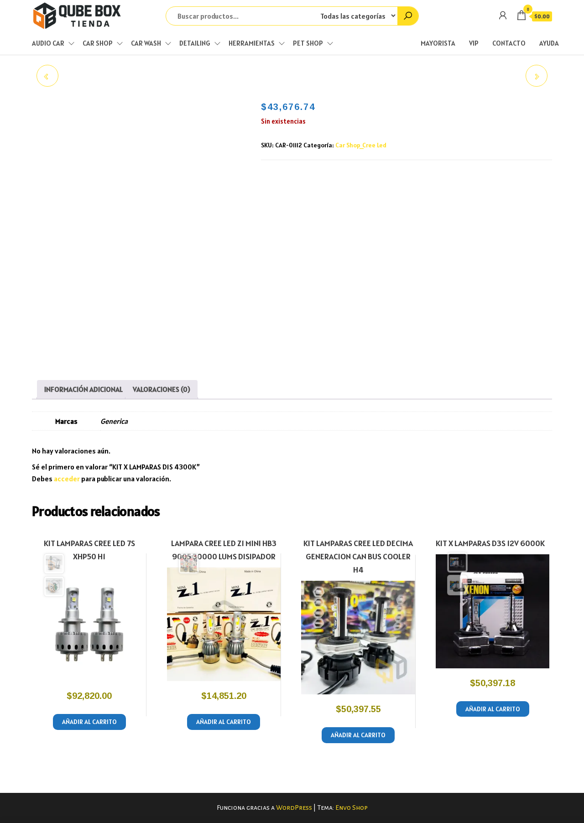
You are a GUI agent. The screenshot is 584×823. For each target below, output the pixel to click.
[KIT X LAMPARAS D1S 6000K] (537, 76)
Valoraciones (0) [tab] (161, 389)
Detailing (194, 43)
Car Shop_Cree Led (360, 145)
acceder (67, 478)
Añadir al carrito (89, 722)
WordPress (294, 807)
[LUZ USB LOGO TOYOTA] (47, 76)
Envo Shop (351, 807)
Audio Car (48, 43)
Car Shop (98, 43)
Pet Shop (308, 43)
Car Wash (146, 43)
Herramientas (252, 43)
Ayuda (549, 43)
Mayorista (438, 43)
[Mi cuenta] (503, 15)
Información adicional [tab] (83, 389)
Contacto (509, 43)
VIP (474, 43)
